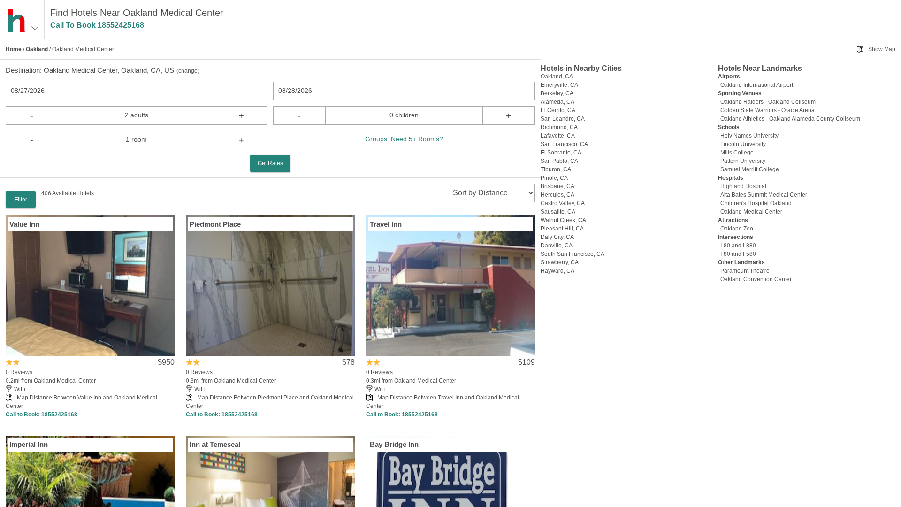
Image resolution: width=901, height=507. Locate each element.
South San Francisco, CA (572, 254)
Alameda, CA (557, 102)
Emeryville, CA (559, 85)
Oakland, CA (557, 76)
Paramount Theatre (745, 271)
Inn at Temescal (215, 444)
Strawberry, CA (560, 262)
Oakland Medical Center (751, 211)
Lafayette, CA (558, 135)
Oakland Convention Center (756, 279)
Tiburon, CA (556, 169)
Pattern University (742, 161)
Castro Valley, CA (563, 203)
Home (14, 49)
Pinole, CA (554, 178)
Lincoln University (743, 144)
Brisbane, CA (557, 186)
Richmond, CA (559, 127)
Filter (21, 199)
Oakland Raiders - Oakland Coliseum (768, 102)
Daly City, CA (557, 237)
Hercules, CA (557, 195)
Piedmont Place (215, 224)
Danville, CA (557, 245)
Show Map (881, 49)
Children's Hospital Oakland (756, 203)
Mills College (737, 152)
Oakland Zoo (736, 228)
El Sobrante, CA (561, 152)
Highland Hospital (743, 186)
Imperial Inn (28, 444)
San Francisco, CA (564, 144)
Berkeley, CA (557, 93)
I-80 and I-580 (738, 254)
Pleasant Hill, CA (562, 228)
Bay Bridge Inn (394, 444)
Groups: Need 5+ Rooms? (404, 139)
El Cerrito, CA (558, 110)
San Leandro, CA (563, 118)
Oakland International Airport (756, 85)
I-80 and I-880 (738, 245)
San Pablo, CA (559, 161)
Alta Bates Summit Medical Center (763, 195)
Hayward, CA (557, 271)
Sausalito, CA (558, 211)
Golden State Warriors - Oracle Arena (767, 110)
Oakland (37, 49)
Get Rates (270, 163)
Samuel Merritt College (749, 169)
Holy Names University (749, 135)
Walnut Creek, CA (563, 220)
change (188, 71)
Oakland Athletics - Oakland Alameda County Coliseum (790, 118)
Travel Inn (386, 224)
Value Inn (24, 224)
